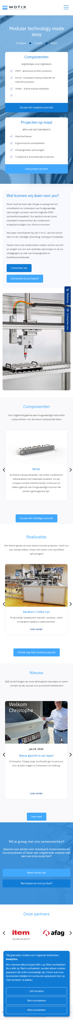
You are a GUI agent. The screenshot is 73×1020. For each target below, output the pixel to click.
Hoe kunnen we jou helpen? (25, 278)
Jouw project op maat (36, 168)
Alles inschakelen (36, 1009)
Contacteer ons (67, 321)
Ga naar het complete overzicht (36, 107)
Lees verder (36, 629)
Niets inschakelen (36, 1000)
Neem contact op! (36, 872)
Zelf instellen (36, 991)
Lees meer (36, 816)
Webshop (67, 298)
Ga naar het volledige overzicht (36, 518)
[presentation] (4, 470)
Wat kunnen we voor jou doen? (36, 883)
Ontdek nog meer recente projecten (37, 652)
